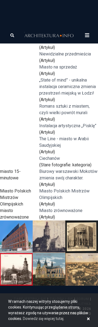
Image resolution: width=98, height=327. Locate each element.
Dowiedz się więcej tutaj (43, 318)
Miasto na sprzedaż (58, 67)
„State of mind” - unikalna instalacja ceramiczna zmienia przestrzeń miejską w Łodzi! (67, 86)
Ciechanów (49, 158)
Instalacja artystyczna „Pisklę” (67, 125)
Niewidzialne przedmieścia (65, 54)
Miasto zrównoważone (60, 210)
